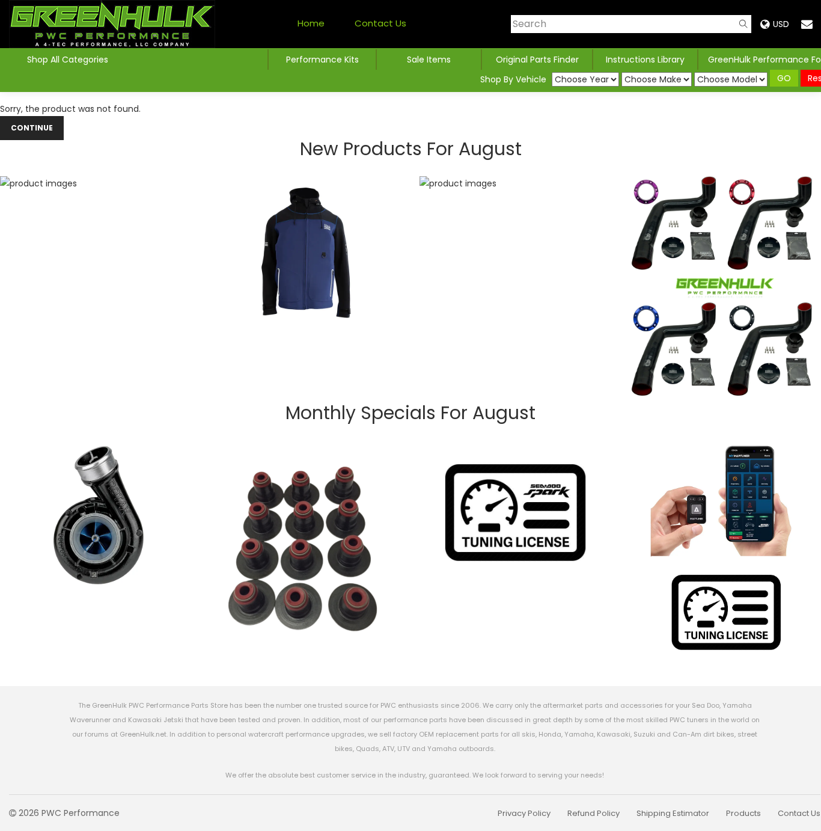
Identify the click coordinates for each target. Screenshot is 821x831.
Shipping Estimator (672, 813)
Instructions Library (645, 60)
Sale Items (429, 60)
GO (784, 78)
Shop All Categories (67, 60)
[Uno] (112, 24)
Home (311, 23)
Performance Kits (322, 60)
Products (743, 813)
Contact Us (380, 23)
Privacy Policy (524, 813)
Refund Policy (593, 813)
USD (781, 24)
